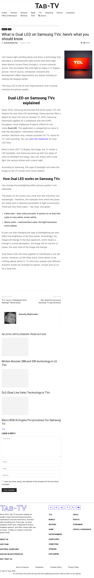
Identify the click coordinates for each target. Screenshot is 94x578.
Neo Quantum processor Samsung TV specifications (49, 301)
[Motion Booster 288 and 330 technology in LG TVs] (31, 347)
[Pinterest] (15, 48)
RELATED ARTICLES (12, 334)
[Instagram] (56, 507)
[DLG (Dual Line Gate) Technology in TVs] (31, 378)
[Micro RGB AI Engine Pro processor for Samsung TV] (31, 406)
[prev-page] (2, 429)
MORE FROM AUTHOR (34, 334)
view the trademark (38, 139)
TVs (10, 29)
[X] (9, 48)
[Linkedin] (62, 507)
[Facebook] (4, 48)
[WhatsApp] (21, 48)
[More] (26, 48)
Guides (10, 26)
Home (4, 26)
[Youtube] (78, 507)
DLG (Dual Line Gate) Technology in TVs (26, 392)
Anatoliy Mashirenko (11, 43)
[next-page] (4, 429)
